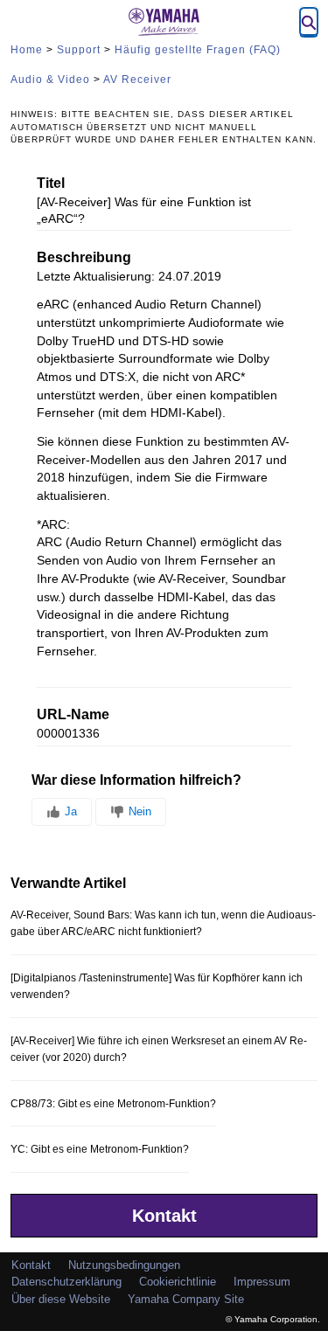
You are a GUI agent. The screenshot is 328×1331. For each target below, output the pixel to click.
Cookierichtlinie (177, 1281)
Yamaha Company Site (186, 1299)
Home (26, 50)
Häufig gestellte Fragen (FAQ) (198, 50)
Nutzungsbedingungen (124, 1265)
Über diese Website (60, 1299)
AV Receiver (137, 79)
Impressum (262, 1281)
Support (79, 50)
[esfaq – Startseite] (164, 22)
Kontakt (164, 1215)
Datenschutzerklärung (66, 1281)
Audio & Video (50, 79)
